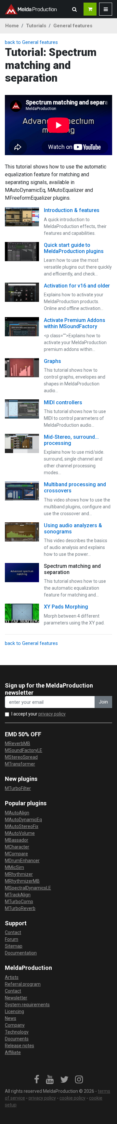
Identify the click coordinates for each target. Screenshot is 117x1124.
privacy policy (52, 713)
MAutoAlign (17, 812)
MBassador (16, 840)
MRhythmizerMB (22, 881)
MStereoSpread (21, 757)
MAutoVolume (20, 833)
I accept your (38, 713)
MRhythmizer (19, 874)
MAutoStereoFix (21, 826)
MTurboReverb (20, 908)
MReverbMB (17, 743)
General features (72, 26)
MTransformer (20, 764)
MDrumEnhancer (22, 860)
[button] (74, 9)
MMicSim (14, 867)
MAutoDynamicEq (23, 819)
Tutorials (36, 26)
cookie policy (72, 1098)
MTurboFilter (18, 788)
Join (103, 702)
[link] (37, 1080)
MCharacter (17, 847)
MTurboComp (19, 901)
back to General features (31, 42)
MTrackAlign (18, 894)
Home (12, 26)
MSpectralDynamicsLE (28, 887)
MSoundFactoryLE (23, 750)
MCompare (16, 853)
